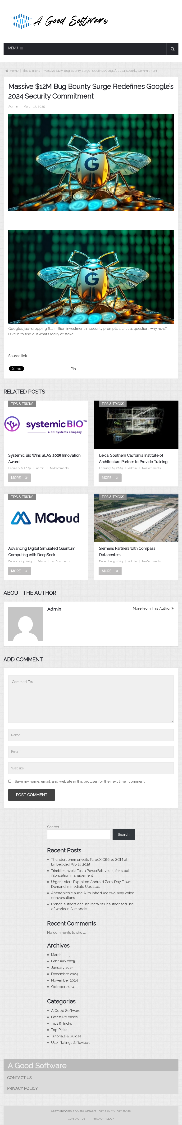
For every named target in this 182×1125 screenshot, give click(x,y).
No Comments (59, 468)
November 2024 (64, 980)
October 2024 (62, 987)
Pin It (75, 369)
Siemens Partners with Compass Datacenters (127, 551)
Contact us (19, 1078)
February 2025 (63, 961)
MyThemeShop (121, 1110)
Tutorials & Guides (66, 1036)
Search (53, 827)
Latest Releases (64, 1017)
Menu (13, 48)
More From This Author (152, 608)
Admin (13, 106)
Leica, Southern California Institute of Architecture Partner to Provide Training (133, 458)
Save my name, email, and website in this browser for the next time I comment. (80, 781)
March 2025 (60, 955)
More (16, 478)
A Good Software (65, 1011)
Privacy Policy (22, 1088)
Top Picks (59, 1030)
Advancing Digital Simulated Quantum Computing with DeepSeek (41, 551)
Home (14, 70)
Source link (17, 356)
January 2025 (62, 967)
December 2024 (64, 974)
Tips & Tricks (31, 70)
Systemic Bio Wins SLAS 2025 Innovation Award (44, 458)
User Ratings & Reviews (70, 1042)
